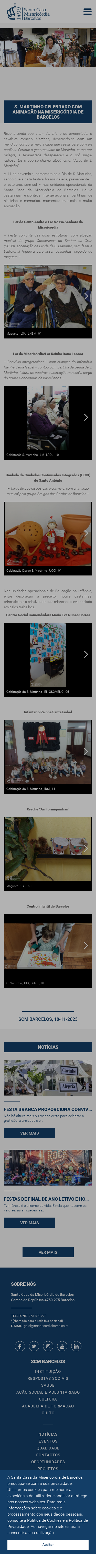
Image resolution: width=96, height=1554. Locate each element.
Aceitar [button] (48, 1544)
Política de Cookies (44, 1520)
